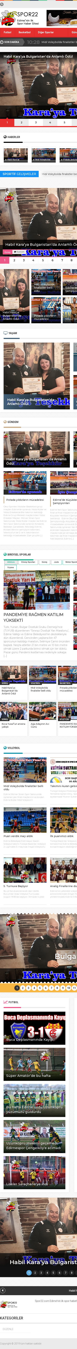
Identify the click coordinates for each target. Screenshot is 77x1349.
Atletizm (11, 562)
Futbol (7, 32)
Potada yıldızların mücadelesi (25, 499)
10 (68, 988)
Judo (56, 562)
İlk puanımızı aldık (61, 836)
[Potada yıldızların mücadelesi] (46, 322)
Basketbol (25, 32)
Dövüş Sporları (28, 562)
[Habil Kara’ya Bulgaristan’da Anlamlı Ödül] (15, 322)
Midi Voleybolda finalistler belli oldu (41, 689)
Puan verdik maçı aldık (18, 836)
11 (74, 988)
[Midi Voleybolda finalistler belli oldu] (46, 294)
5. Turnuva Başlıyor (16, 886)
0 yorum (20, 252)
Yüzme (10, 567)
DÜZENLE (8, 1329)
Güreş (44, 562)
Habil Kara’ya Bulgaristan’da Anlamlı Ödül (10, 690)
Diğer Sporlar (46, 32)
